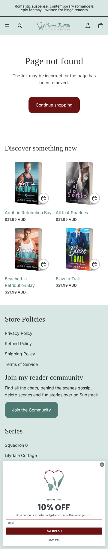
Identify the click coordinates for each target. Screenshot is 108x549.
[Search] (19, 25)
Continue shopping (54, 104)
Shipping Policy (20, 353)
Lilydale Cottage (21, 455)
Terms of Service (21, 364)
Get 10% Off (54, 531)
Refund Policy (18, 343)
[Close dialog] (102, 464)
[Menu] (7, 26)
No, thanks (54, 539)
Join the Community (31, 409)
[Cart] (100, 25)
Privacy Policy (18, 333)
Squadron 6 (16, 445)
